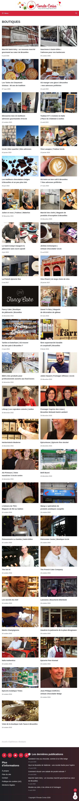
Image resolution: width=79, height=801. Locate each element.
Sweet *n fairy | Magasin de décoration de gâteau (50, 310)
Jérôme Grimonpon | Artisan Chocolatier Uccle (51, 247)
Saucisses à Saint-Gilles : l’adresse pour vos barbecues (52, 50)
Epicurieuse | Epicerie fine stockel (54, 442)
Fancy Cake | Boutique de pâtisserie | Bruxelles (12, 310)
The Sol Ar (6, 569)
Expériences (13, 742)
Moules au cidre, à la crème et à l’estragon (44, 787)
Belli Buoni (45, 473)
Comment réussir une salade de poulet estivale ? (47, 771)
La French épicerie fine (11, 279)
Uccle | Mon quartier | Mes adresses (17, 149)
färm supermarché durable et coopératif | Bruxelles (51, 344)
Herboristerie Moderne (11, 442)
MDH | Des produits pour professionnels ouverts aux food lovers (18, 377)
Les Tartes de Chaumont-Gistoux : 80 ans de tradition (14, 84)
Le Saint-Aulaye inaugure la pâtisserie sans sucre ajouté (13, 247)
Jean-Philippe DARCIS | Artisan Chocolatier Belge (51, 692)
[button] (76, 13)
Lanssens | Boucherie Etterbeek (53, 600)
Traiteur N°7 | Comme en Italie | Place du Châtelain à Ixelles (52, 117)
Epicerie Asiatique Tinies (12, 691)
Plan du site (6, 774)
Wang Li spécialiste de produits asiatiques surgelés (52, 507)
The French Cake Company (51, 569)
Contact (5, 778)
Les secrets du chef (10, 600)
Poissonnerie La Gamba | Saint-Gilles (17, 539)
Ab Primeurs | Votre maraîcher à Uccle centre (12, 474)
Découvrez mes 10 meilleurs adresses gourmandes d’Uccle (14, 117)
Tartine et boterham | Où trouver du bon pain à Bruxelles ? (15, 344)
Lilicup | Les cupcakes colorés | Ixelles (18, 409)
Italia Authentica (8, 660)
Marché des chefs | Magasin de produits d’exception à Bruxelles (53, 214)
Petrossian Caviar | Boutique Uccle (54, 539)
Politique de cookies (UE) (11, 781)
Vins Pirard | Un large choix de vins (54, 279)
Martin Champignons (10, 630)
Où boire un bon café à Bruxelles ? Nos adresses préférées (54, 180)
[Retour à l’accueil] (39, 5)
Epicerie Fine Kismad (49, 660)
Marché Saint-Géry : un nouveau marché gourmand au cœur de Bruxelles (18, 50)
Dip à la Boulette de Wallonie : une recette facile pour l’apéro (51, 765)
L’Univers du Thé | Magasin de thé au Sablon (12, 507)
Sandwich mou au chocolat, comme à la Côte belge (48, 759)
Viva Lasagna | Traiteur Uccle (52, 149)
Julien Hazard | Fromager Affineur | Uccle (57, 376)
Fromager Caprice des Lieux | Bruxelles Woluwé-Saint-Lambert (54, 410)
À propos (5, 771)
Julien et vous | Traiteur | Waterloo (16, 213)
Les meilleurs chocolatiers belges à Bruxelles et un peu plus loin (16, 180)
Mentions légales (8, 785)
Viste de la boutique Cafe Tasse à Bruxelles (20, 724)
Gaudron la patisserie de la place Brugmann (58, 630)
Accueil (4, 742)
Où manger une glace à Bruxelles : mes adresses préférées (54, 84)
